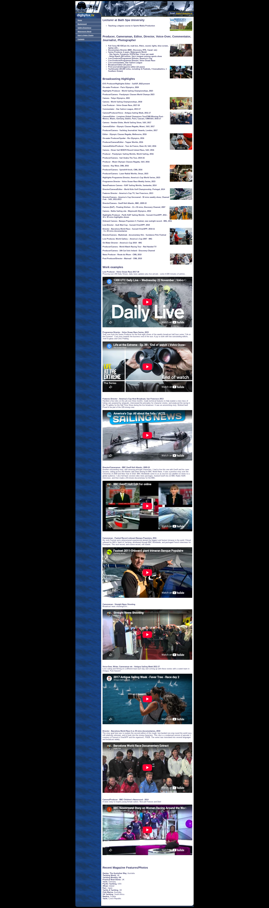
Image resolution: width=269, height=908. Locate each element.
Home (80, 20)
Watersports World (84, 31)
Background (82, 24)
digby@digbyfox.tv (184, 13)
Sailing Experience (84, 28)
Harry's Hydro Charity (85, 35)
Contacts (81, 39)
